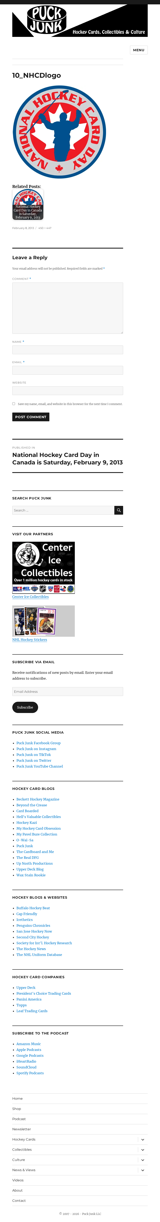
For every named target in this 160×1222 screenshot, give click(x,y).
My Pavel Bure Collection (36, 834)
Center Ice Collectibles (30, 597)
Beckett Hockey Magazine (37, 799)
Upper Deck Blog (30, 869)
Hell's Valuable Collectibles (38, 817)
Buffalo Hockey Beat (33, 908)
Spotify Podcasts (30, 1073)
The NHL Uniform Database (39, 955)
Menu (139, 50)
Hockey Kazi (26, 823)
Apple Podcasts (28, 1050)
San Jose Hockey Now (34, 931)
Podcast (19, 1119)
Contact (19, 1201)
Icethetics (24, 920)
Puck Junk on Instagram (36, 749)
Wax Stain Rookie (31, 875)
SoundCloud (26, 1067)
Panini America (28, 999)
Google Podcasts (30, 1055)
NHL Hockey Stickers (29, 640)
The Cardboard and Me (35, 852)
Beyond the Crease (31, 805)
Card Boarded (27, 811)
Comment (21, 279)
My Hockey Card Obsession (38, 828)
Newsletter (21, 1129)
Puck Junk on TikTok (33, 755)
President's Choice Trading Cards (43, 993)
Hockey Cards (23, 1139)
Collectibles (22, 1150)
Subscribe (25, 707)
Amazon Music (28, 1044)
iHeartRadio (26, 1061)
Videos (18, 1180)
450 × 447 (44, 228)
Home (17, 1099)
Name (18, 342)
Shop (16, 1109)
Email (18, 362)
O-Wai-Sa (24, 840)
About (17, 1190)
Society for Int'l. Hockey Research (44, 943)
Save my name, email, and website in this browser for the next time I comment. (70, 404)
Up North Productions (34, 863)
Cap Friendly (26, 914)
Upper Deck (25, 988)
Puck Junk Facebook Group (38, 743)
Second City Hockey (32, 937)
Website (19, 382)
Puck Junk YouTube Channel (39, 766)
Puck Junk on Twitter (33, 760)
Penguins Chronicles (33, 925)
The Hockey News (31, 949)
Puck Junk (24, 846)
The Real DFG (27, 858)
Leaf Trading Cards (32, 1011)
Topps (21, 1005)
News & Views (23, 1170)
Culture (18, 1160)
